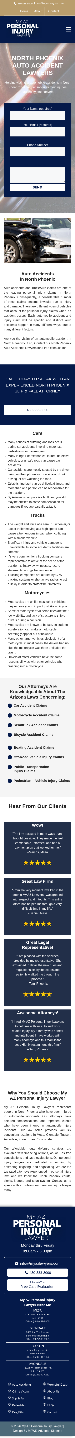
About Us (53, 1391)
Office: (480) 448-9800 (37, 1321)
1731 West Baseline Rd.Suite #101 (37, 1316)
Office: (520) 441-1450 (37, 1357)
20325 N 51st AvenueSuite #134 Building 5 (37, 1334)
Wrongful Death (57, 1384)
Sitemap (56, 1430)
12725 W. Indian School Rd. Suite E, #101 (37, 1369)
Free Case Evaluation (37, 1285)
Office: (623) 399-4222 (37, 1374)
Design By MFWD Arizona (31, 1430)
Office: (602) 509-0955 (37, 1339)
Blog (50, 1398)
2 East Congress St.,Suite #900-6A (37, 1351)
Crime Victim (20, 1391)
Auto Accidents (22, 1384)
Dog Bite (17, 1412)
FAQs (50, 1405)
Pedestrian (19, 1405)
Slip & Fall (18, 1398)
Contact (52, 1412)
